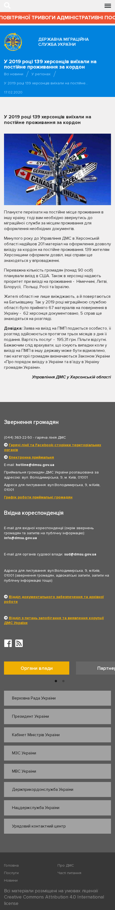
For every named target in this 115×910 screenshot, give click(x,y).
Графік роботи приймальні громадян (38, 497)
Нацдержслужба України (35, 807)
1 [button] (56, 681)
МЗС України (24, 753)
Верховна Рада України (34, 698)
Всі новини (13, 74)
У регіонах (41, 74)
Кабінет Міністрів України (36, 735)
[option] (40, 669)
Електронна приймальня (31, 457)
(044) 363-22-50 (18, 437)
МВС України (24, 771)
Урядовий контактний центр (39, 826)
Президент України (30, 716)
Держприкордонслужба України (42, 789)
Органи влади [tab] (37, 668)
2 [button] (63, 681)
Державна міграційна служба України (63, 42)
